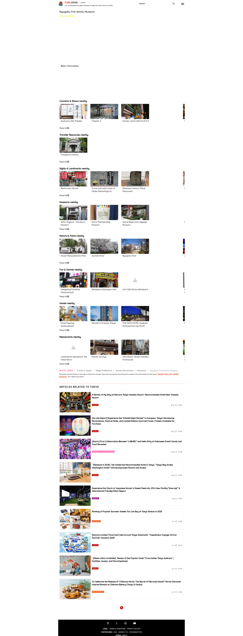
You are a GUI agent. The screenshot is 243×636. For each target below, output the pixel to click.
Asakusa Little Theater (71, 121)
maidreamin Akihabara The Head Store (74, 358)
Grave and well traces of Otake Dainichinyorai (103, 189)
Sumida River (98, 255)
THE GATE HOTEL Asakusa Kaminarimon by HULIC (135, 324)
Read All (63, 128)
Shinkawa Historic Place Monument (134, 189)
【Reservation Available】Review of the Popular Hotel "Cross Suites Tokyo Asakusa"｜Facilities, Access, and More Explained (133, 559)
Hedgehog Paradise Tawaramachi (70, 291)
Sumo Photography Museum (101, 223)
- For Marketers (135, 632)
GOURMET (96, 521)
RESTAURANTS (98, 592)
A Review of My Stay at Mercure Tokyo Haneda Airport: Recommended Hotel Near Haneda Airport (135, 396)
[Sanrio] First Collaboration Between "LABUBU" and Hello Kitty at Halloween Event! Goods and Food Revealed (137, 443)
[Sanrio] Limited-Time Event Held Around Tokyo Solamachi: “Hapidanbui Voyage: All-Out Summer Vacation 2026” (134, 536)
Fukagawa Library (69, 154)
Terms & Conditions (117, 629)
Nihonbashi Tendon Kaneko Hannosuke (136, 358)
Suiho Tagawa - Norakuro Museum (73, 223)
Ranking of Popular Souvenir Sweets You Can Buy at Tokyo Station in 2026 (127, 511)
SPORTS (95, 498)
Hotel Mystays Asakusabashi (67, 324)
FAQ (115, 632)
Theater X (96, 121)
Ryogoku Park (129, 255)
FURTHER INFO (107, 632)
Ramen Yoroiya (99, 356)
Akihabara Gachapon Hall (104, 289)
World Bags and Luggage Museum (135, 223)
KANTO (95, 405)
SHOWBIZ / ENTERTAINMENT (103, 451)
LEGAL (105, 629)
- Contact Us (122, 632)
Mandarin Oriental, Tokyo (104, 323)
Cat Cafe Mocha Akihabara (135, 289)
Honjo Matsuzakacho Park (73, 255)
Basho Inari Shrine (69, 188)
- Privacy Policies (133, 629)
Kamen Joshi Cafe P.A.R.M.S (136, 121)
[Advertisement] (166, 115)
